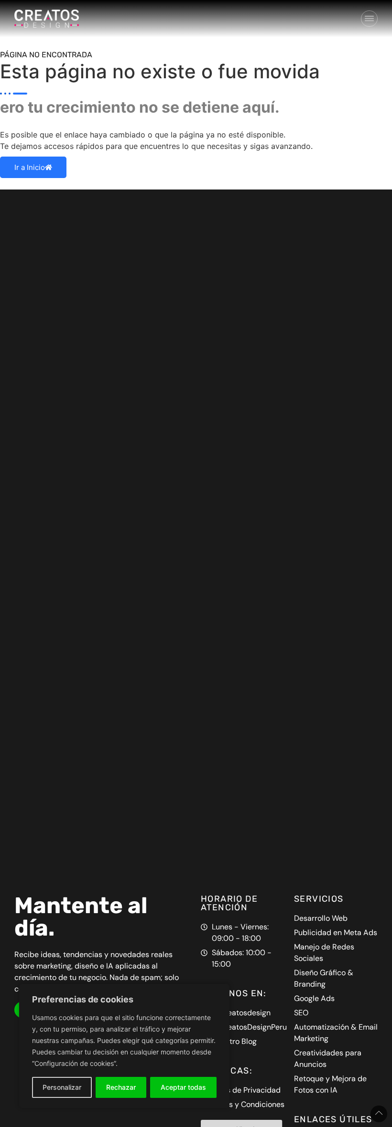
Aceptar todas (183, 1087)
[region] (124, 1046)
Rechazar (121, 1087)
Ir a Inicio (29, 167)
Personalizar (62, 1087)
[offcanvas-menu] (369, 18)
